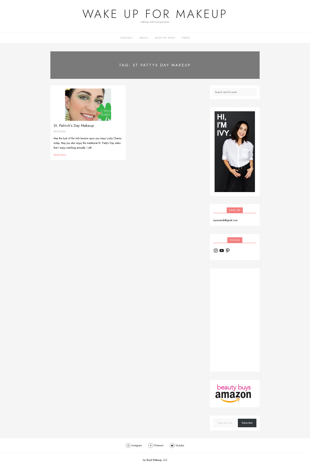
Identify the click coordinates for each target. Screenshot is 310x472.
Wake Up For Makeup (155, 13)
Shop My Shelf (165, 37)
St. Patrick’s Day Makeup (74, 125)
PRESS (186, 37)
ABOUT (144, 37)
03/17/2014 (60, 131)
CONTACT (126, 37)
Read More (60, 155)
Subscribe (247, 423)
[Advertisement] (234, 320)
